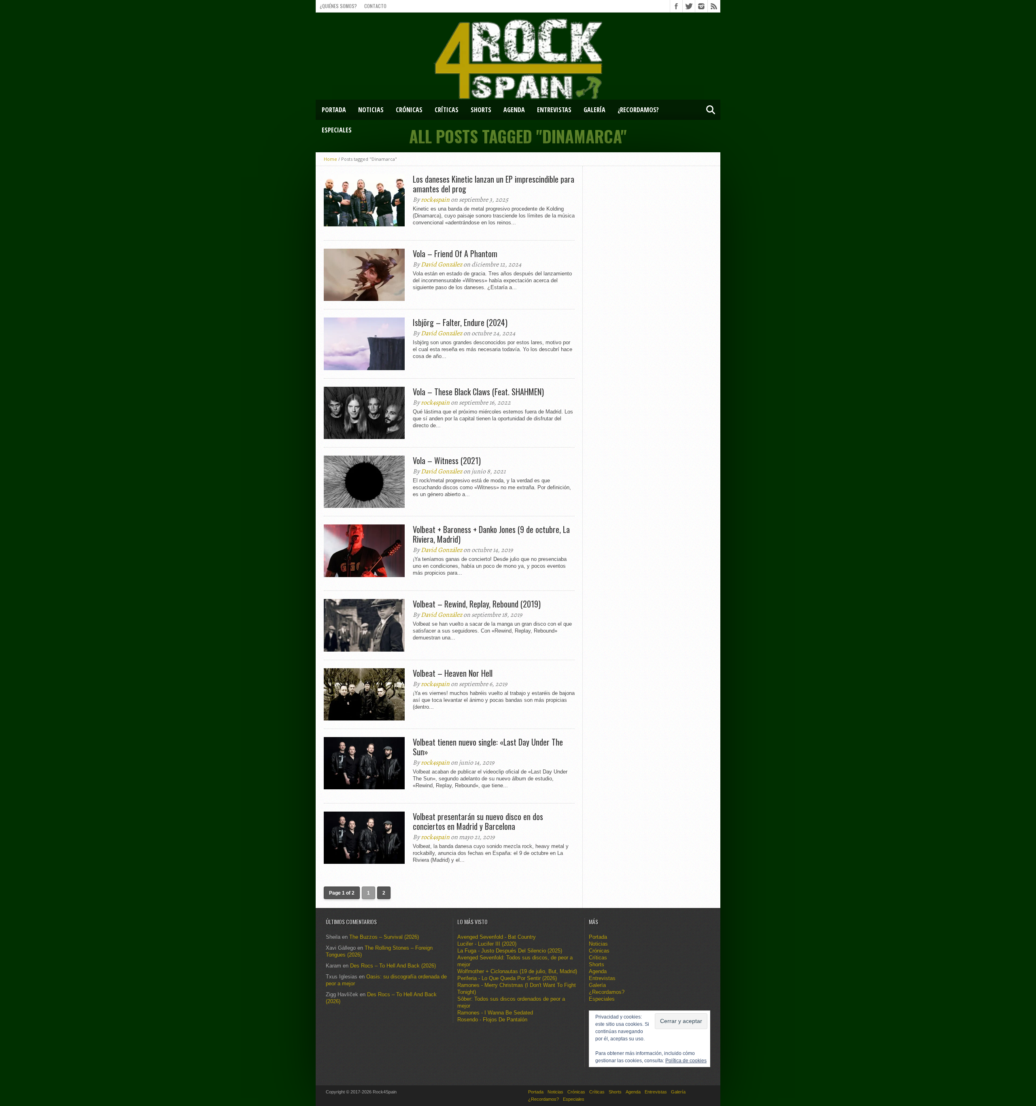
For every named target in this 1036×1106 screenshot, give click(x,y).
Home (330, 159)
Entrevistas (554, 109)
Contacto (375, 5)
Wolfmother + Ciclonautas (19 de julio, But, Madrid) (517, 971)
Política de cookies (686, 1060)
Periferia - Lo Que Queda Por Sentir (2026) (507, 978)
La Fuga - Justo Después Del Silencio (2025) (509, 951)
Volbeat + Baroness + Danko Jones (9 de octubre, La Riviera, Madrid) (491, 534)
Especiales (337, 130)
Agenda (514, 109)
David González (441, 264)
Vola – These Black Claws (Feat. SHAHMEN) (478, 391)
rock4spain (435, 199)
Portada (334, 109)
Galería (594, 109)
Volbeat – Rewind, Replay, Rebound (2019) (477, 604)
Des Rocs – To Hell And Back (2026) (393, 966)
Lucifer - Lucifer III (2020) (486, 944)
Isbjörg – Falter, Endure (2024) (460, 322)
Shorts (481, 109)
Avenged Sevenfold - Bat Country (496, 937)
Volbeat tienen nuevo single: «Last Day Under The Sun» (488, 747)
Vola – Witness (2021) (447, 460)
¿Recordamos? (638, 109)
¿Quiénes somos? (338, 5)
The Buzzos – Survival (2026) (384, 937)
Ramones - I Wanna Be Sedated (495, 1013)
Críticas (447, 109)
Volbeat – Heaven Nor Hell (453, 673)
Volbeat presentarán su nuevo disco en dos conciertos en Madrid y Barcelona (478, 821)
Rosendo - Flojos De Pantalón (492, 1019)
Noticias (371, 109)
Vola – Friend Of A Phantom (455, 253)
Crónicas (409, 109)
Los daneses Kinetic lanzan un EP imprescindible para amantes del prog (493, 184)
